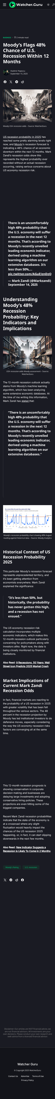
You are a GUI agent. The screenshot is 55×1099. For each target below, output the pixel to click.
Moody (18, 144)
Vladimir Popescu (17, 71)
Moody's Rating (12, 867)
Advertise (25, 1076)
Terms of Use (38, 1076)
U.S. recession (31, 867)
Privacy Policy (27, 1080)
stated (25, 400)
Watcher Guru (27, 1064)
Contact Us (13, 1076)
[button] (4, 4)
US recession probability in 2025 (22, 136)
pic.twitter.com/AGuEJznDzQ (29, 274)
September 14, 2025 (23, 284)
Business (7, 37)
